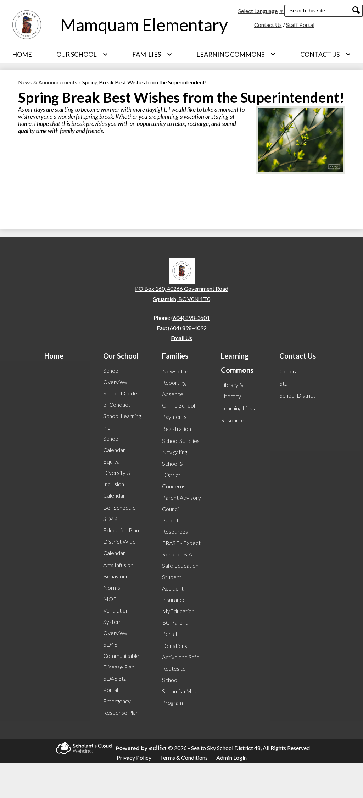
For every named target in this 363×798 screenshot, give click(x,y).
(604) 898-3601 (190, 317)
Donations (174, 645)
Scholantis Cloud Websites (81, 748)
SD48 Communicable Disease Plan (121, 655)
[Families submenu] (152, 54)
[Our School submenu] (82, 54)
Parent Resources (175, 526)
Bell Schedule (119, 507)
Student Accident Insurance (174, 588)
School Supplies (181, 440)
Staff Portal (300, 24)
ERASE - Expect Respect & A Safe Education (181, 554)
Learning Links (238, 408)
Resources (234, 420)
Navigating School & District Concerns (174, 469)
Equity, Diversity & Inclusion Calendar (116, 478)
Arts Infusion (118, 564)
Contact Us (268, 24)
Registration (176, 428)
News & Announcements (47, 82)
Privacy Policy (134, 757)
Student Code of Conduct (120, 399)
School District (297, 395)
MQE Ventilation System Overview (116, 615)
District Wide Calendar (119, 547)
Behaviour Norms (115, 582)
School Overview (115, 376)
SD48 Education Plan (121, 524)
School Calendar (114, 444)
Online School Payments (178, 411)
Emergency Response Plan (121, 707)
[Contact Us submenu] (325, 54)
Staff (285, 383)
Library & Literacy (232, 390)
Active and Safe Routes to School (181, 668)
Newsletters (177, 371)
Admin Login (231, 757)
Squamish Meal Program (180, 697)
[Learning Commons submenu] (236, 54)
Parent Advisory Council (181, 503)
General (289, 371)
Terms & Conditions (184, 757)
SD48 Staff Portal (116, 684)
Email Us (181, 337)
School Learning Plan (122, 421)
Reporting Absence (174, 388)
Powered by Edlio (139, 748)
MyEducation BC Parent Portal (178, 622)
